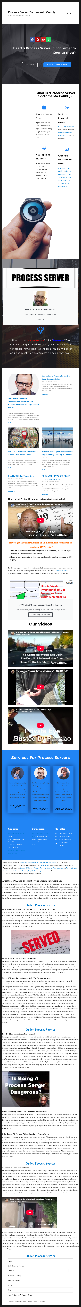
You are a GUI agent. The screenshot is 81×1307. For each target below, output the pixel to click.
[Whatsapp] (48, 39)
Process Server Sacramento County (32, 12)
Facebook (61, 186)
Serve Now (40, 319)
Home (10, 1261)
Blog (9, 1290)
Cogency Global (68, 126)
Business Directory (14, 1275)
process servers (60, 871)
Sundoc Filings (44, 865)
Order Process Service (40, 905)
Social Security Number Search (40, 615)
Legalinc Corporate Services (18, 871)
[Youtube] (43, 39)
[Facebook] (32, 39)
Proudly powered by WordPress (36, 1301)
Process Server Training (40, 809)
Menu (69, 13)
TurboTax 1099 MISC (62, 571)
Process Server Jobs (17, 806)
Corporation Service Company (28, 862)
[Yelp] (37, 39)
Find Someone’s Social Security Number (64, 180)
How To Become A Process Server (20, 1295)
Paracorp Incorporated (42, 871)
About (10, 1285)
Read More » (11, 423)
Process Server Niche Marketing (63, 809)
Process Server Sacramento (16, 833)
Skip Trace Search (14, 1280)
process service (35, 340)
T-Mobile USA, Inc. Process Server (21, 476)
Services (11, 1271)
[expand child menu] (70, 1270)
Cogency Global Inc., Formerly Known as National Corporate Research (42, 868)
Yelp (67, 186)
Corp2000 (31, 871)
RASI (60, 126)
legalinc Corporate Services (47, 862)
